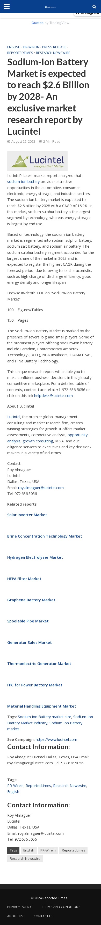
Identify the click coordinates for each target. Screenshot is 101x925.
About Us (15, 916)
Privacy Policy (19, 907)
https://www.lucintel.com (56, 739)
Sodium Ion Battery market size (44, 716)
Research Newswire (53, 53)
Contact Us (44, 916)
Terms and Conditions (61, 907)
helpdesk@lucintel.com (53, 395)
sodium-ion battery (23, 181)
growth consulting (38, 441)
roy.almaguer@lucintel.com (41, 487)
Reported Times (55, 898)
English (13, 47)
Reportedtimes (20, 53)
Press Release (54, 47)
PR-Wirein (31, 47)
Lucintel (13, 416)
